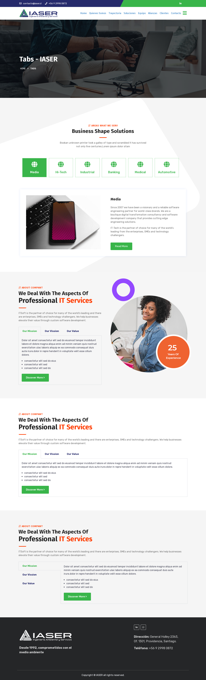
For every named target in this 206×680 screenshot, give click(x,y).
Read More (121, 246)
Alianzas (152, 13)
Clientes (164, 13)
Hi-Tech (61, 172)
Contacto (176, 13)
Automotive (167, 172)
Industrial (87, 172)
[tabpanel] (60, 360)
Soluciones (130, 13)
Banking (114, 172)
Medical (140, 172)
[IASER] (38, 13)
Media (34, 172)
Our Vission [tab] (52, 331)
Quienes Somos (97, 13)
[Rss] (185, 3)
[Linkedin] (180, 3)
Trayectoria (115, 13)
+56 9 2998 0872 (58, 3)
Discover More (34, 377)
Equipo (142, 13)
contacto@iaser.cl (32, 3)
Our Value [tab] (73, 331)
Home (83, 13)
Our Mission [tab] (29, 331)
